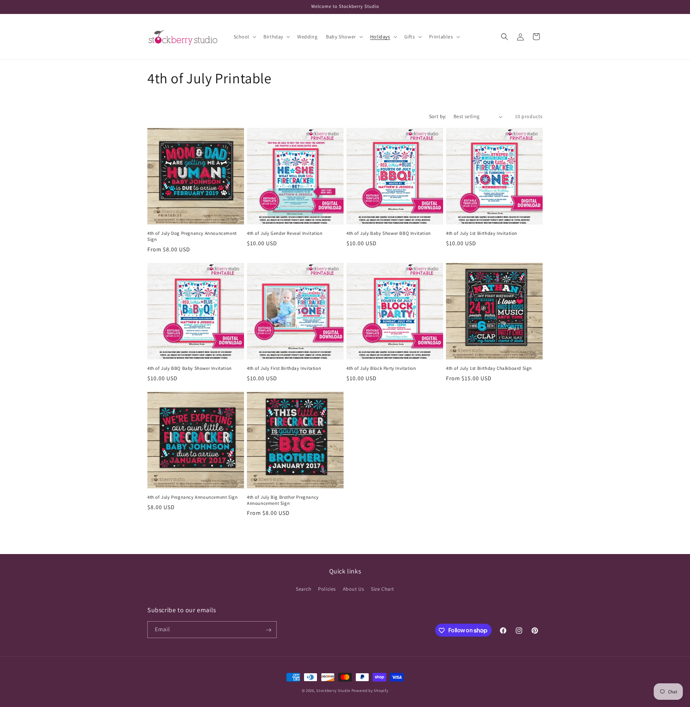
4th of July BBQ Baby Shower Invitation (189, 368)
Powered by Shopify (369, 690)
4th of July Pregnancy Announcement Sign (192, 497)
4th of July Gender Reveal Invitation (285, 233)
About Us (353, 588)
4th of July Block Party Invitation (381, 368)
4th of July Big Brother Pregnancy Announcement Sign (283, 500)
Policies (327, 588)
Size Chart (382, 588)
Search (304, 588)
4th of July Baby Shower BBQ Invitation (388, 233)
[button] (244, 36)
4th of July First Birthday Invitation (284, 368)
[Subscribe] (268, 630)
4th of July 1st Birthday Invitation (481, 233)
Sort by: (437, 116)
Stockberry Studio (333, 690)
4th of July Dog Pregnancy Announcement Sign (192, 236)
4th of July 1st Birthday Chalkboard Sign (489, 368)
